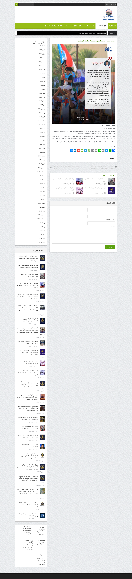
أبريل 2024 (42, 140)
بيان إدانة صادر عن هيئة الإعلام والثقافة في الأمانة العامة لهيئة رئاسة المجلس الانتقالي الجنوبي (27, 504)
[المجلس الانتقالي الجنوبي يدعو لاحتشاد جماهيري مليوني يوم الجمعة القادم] (42, 437)
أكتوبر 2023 (42, 164)
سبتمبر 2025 (41, 73)
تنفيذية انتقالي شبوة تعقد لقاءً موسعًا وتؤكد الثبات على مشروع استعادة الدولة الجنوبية (28, 372)
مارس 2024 (42, 144)
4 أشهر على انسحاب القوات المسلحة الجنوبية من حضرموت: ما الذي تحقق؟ (41, 530)
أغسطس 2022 (41, 219)
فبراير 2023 (42, 195)
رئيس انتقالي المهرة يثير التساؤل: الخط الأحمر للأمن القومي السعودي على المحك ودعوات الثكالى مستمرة (27, 397)
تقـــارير (47, 25)
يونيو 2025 (42, 85)
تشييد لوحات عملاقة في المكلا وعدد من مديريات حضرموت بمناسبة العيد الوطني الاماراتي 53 (100, 167)
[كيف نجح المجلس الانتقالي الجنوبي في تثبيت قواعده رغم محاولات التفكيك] (42, 267)
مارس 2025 (42, 97)
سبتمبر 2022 (41, 215)
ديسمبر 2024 (41, 109)
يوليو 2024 (42, 128)
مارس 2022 (42, 238)
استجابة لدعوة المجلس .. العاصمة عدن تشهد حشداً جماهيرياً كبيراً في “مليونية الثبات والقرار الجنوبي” (28, 408)
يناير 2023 (42, 199)
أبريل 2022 (42, 234)
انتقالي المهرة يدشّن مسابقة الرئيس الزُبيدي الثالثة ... (65, 189)
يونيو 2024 (42, 132)
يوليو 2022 (42, 223)
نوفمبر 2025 (42, 65)
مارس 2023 (42, 191)
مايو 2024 (42, 136)
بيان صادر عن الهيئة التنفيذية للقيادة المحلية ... (95, 189)
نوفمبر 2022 (42, 207)
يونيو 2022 (42, 227)
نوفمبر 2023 (42, 160)
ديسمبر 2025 (41, 61)
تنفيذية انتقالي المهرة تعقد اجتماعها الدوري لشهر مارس (92, 33)
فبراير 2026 (42, 54)
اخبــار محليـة (89, 25)
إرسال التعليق (109, 247)
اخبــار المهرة (101, 25)
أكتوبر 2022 (42, 211)
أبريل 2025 (42, 93)
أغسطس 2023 (41, 171)
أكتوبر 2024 (42, 116)
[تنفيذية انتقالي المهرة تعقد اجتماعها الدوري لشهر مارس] (42, 276)
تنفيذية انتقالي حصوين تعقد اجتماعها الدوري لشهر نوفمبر (66, 167)
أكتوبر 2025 (42, 69)
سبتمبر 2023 (41, 168)
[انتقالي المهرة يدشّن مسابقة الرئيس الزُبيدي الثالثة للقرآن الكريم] (42, 363)
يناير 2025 (42, 105)
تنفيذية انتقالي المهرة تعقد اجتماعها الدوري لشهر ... (95, 180)
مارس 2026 (42, 50)
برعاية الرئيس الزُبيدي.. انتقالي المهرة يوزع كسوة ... (63, 180)
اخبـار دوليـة (76, 25)
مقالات (67, 25)
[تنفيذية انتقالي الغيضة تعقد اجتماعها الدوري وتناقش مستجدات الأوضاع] (42, 428)
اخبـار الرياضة (57, 25)
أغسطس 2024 (41, 124)
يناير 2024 (42, 152)
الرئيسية (112, 25)
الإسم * (113, 212)
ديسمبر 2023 (41, 156)
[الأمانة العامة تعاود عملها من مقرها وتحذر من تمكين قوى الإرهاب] (42, 343)
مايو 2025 (42, 89)
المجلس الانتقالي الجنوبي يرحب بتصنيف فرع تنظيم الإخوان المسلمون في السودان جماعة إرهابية (27, 296)
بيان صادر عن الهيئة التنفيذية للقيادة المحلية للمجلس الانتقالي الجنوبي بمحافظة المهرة (29, 352)
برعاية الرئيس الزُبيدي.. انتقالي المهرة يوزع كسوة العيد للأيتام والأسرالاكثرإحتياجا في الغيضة (27, 285)
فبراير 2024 (42, 148)
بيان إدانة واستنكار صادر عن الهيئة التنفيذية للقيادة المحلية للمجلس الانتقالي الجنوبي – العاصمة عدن (27, 467)
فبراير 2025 (42, 101)
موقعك (113, 226)
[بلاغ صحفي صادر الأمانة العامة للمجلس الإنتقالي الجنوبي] (42, 446)
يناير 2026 (42, 58)
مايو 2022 (42, 230)
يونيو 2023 (42, 179)
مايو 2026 (42, 46)
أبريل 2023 (42, 187)
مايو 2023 (42, 183)
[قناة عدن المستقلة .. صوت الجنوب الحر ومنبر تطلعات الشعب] (42, 515)
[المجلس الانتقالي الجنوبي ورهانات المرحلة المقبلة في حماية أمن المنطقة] (42, 321)
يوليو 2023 (42, 175)
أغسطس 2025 (41, 77)
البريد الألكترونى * (110, 219)
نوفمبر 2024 (42, 113)
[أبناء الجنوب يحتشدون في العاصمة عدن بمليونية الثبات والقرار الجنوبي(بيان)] (42, 419)
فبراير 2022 (42, 242)
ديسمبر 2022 (41, 203)
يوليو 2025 (42, 81)
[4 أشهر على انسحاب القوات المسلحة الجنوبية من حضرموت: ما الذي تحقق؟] (42, 258)
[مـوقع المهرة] (109, 19)
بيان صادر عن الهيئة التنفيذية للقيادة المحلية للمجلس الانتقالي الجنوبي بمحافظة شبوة (29, 456)
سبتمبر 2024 (41, 120)
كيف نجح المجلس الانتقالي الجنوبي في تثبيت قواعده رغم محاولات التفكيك (26, 530)
